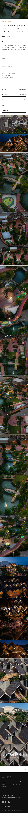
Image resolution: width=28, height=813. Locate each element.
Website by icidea (18, 810)
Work (3, 21)
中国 (9, 806)
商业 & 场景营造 (8, 21)
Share (3, 41)
